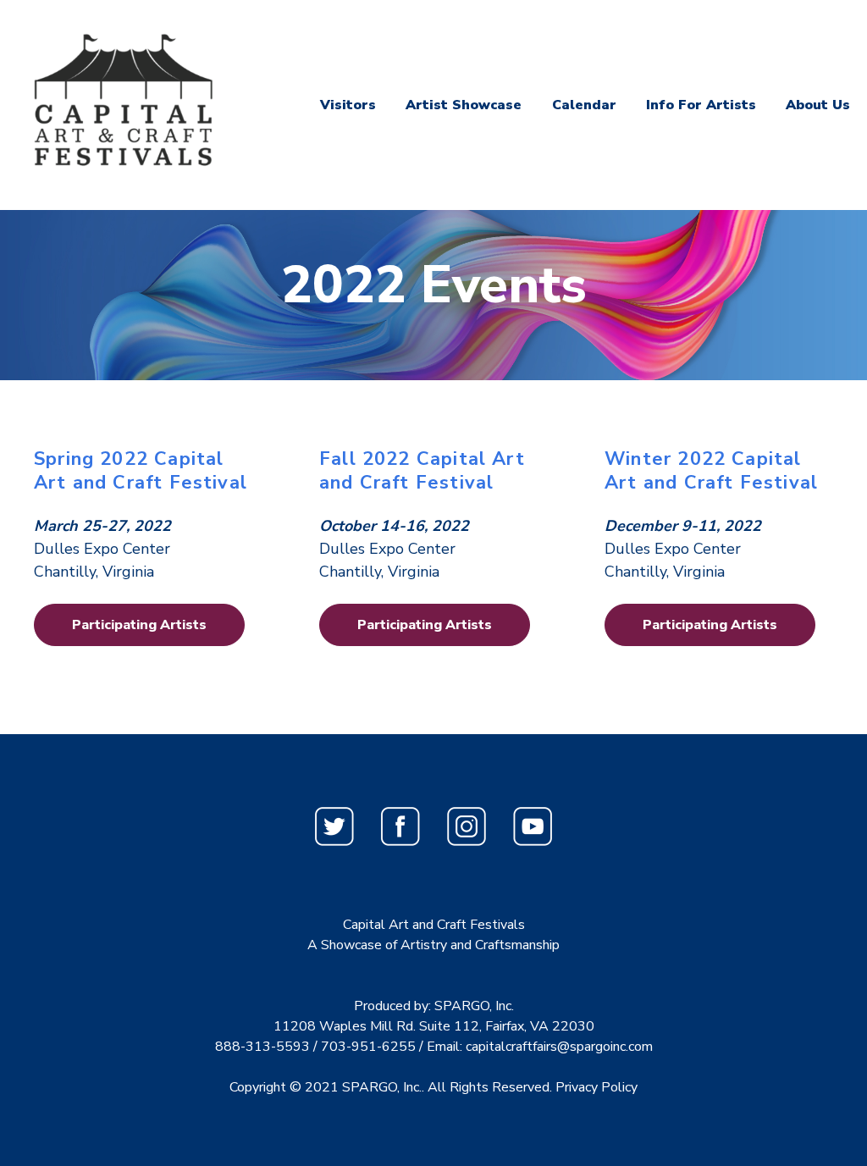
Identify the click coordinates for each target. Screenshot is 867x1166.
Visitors (348, 105)
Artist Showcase (464, 105)
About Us (818, 105)
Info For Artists (701, 105)
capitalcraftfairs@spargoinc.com (559, 1046)
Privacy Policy (596, 1087)
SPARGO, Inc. (382, 1087)
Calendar (584, 105)
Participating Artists (139, 625)
